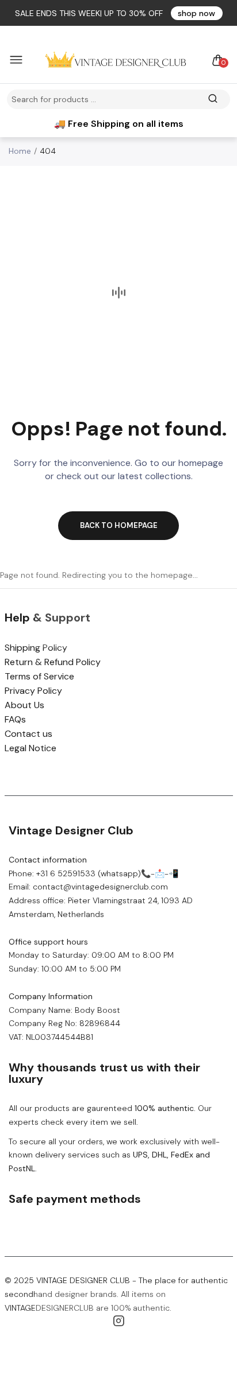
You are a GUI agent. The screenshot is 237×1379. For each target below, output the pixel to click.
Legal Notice (30, 748)
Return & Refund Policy (53, 662)
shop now (196, 13)
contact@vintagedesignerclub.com (100, 886)
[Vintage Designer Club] (116, 60)
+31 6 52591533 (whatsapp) (88, 873)
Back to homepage (119, 525)
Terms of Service (39, 676)
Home (20, 151)
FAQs (15, 719)
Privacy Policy (33, 691)
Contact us (28, 734)
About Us (24, 705)
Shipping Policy (36, 648)
